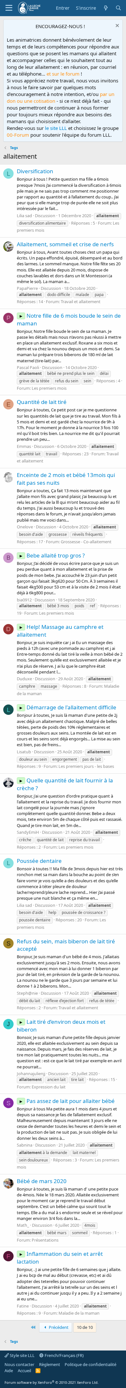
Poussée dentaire (39, 860)
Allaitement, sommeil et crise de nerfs (65, 244)
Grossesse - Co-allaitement (86, 542)
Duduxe (24, 679)
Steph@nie (27, 993)
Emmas (24, 446)
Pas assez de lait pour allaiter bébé (67, 1101)
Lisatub (24, 752)
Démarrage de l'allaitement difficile (67, 707)
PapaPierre (27, 288)
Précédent (58, 1327)
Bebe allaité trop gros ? (52, 555)
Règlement (49, 1364)
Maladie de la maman (79, 1313)
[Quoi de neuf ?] (105, 8)
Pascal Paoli (28, 367)
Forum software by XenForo (52, 1382)
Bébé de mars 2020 (42, 1181)
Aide (9, 1370)
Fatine (23, 1306)
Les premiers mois (49, 388)
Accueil (24, 1370)
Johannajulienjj (31, 1073)
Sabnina (24, 1145)
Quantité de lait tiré (42, 402)
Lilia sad (24, 215)
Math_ (23, 1225)
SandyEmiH (28, 832)
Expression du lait (49, 1087)
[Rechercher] (118, 8)
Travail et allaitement (80, 301)
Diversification (35, 171)
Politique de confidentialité (90, 1364)
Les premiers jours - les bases (86, 766)
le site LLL (56, 128)
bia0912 (24, 600)
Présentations (45, 1240)
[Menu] (8, 8)
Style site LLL (22, 1355)
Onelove (25, 527)
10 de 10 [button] (85, 1327)
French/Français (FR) (64, 1355)
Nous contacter (19, 1364)
